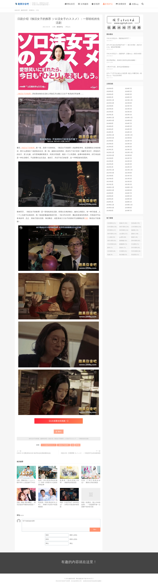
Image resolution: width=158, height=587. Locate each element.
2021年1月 (128, 184)
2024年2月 (110, 132)
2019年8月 (110, 210)
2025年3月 (128, 112)
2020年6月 (110, 196)
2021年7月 (128, 176)
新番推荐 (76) (123, 244)
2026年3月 (128, 94)
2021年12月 (110, 170)
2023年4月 (110, 146)
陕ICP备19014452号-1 (87, 578)
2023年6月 (110, 144)
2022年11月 (129, 152)
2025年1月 (128, 115)
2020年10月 (110, 190)
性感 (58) (109, 254)
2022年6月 (110, 161)
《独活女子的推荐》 (24, 94)
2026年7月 (128, 88)
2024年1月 (128, 132)
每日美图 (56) (123, 254)
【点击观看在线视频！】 (58, 421)
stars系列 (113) (123, 233)
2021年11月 (129, 170)
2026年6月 (110, 91)
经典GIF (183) (123, 223)
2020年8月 (110, 193)
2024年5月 (128, 126)
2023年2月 (110, 149)
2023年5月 (128, 144)
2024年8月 (110, 123)
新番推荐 (122, 4)
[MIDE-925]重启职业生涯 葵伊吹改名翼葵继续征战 (34, 453)
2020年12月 (110, 187)
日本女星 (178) (135, 223)
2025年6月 (110, 109)
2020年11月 (129, 187)
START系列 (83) (111, 244)
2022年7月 (128, 158)
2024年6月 (110, 126)
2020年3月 (128, 199)
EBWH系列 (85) (135, 240)
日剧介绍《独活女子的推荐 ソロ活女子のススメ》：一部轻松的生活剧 (68, 438)
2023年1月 (128, 149)
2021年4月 (110, 181)
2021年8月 (110, 176)
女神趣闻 (84, 4)
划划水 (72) (122, 247)
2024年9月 (128, 120)
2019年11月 (129, 205)
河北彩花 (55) (135, 254)
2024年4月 (110, 129)
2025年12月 (110, 100)
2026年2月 (110, 97)
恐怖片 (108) (134, 233)
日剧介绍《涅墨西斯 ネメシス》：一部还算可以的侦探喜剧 (80, 453)
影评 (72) (109, 247)
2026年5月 (128, 91)
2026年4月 (110, 94)
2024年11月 (129, 117)
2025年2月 (110, 115)
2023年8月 (110, 141)
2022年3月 (128, 164)
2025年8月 (110, 106)
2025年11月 (129, 100)
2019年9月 (128, 208)
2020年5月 (128, 196)
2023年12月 (110, 135)
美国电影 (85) (123, 240)
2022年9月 (128, 155)
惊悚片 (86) (134, 237)
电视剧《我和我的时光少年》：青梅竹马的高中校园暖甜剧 (47, 505)
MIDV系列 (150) (124, 226)
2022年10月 (110, 155)
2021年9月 (128, 173)
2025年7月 (128, 106)
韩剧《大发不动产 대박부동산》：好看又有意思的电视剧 (69, 505)
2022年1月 (128, 167)
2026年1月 (128, 97)
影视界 (96, 4)
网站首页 (71, 4)
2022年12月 (110, 152)
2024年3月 (128, 129)
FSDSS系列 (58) (135, 251)
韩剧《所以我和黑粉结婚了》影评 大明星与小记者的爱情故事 (47, 482)
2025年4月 (110, 112)
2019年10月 (110, 208)
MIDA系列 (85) (111, 240)
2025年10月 (110, 103)
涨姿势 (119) (134, 230)
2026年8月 (110, 88)
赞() (59, 431)
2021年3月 (128, 181)
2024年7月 (128, 123)
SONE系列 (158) (112, 226)
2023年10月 (110, 138)
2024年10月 (110, 120)
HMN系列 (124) (123, 230)
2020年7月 (128, 193)
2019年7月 (128, 210)
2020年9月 (128, 190)
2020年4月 (110, 199)
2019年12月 (110, 205)
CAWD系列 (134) (136, 226)
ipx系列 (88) (122, 237)
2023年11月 (129, 135)
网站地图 (78, 578)
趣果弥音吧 (22, 4)
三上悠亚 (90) (111, 237)
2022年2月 (110, 167)
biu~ (95, 529)
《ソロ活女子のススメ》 (49, 445)
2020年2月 (110, 202)
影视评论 (109, 4)
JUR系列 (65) (123, 251)
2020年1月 (128, 202)
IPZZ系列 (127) (111, 230)
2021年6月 (110, 178)
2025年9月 (128, 103)
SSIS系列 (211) (111, 223)
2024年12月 (110, 117)
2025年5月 (128, 109)
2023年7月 (128, 141)
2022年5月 (128, 161)
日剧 (86, 218)
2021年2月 (110, 184)
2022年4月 (110, 164)
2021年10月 (110, 173)
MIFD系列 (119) (111, 233)
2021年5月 (128, 178)
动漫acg (134, 4)
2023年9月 (128, 138)
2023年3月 (128, 146)
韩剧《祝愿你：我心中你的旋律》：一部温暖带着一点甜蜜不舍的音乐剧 (90, 505)
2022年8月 (110, 158)
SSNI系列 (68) (111, 251)
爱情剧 (78, 445)
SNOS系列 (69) (135, 247)
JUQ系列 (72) (135, 244)
